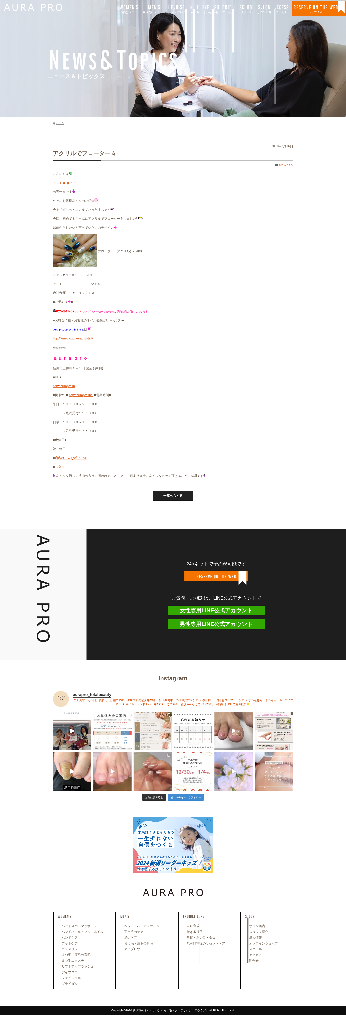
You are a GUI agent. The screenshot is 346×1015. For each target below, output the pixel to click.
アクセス (255, 955)
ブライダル (70, 983)
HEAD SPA (177, 8)
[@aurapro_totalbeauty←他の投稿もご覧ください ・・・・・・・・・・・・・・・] (274, 731)
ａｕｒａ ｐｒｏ (64, 182)
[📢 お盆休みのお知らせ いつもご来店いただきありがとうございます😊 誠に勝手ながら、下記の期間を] (112, 731)
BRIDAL (229, 8)
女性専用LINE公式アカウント (216, 610)
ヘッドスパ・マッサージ (79, 926)
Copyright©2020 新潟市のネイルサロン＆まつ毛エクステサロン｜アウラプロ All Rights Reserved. (173, 1010)
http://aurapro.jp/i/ (81, 395)
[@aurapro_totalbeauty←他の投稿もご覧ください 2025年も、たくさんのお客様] (193, 771)
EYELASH (210, 8)
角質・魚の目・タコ (201, 937)
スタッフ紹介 (258, 931)
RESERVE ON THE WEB (315, 8)
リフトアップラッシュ (78, 966)
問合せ (254, 960)
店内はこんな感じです (71, 458)
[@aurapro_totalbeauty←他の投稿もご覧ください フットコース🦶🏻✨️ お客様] (112, 771)
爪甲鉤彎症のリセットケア (206, 943)
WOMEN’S (129, 8)
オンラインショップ (263, 943)
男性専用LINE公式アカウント (216, 624)
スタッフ (61, 466)
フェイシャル (71, 978)
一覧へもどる (173, 495)
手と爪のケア (133, 931)
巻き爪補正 (195, 931)
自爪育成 (193, 926)
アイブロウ (70, 972)
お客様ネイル (286, 164)
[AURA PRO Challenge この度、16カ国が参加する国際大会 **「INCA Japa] (72, 731)
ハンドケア (70, 937)
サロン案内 (257, 926)
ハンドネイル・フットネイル (82, 931)
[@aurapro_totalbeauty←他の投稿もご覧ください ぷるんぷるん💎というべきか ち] (153, 771)
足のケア (130, 937)
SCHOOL (246, 8)
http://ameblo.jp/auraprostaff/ (73, 338)
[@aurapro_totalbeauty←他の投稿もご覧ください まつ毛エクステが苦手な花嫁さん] (233, 771)
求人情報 (255, 937)
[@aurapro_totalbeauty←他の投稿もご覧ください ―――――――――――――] (274, 771)
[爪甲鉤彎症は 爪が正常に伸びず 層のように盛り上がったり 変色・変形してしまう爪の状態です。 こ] (72, 771)
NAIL (194, 8)
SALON (264, 8)
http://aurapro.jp (64, 386)
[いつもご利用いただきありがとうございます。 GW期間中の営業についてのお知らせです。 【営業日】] (193, 731)
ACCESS (281, 8)
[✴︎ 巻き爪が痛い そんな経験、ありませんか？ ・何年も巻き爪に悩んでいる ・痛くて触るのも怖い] (233, 731)
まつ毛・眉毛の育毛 (76, 955)
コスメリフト (71, 949)
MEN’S (154, 8)
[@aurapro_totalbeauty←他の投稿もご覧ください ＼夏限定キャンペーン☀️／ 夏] (153, 731)
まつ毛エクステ (73, 960)
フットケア (70, 943)
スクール (255, 949)
